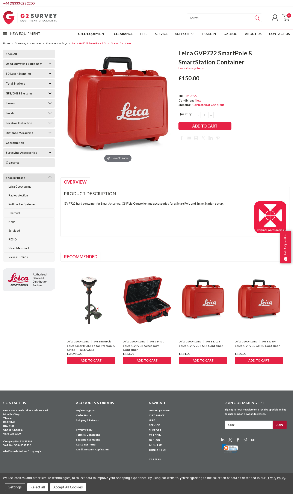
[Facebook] (181, 138)
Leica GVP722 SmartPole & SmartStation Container (101, 43)
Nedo (12, 221)
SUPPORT (183, 34)
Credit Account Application (92, 449)
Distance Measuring (19, 133)
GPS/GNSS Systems (19, 93)
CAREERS (155, 459)
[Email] (189, 138)
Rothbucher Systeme (22, 204)
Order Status (83, 415)
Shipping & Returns (87, 420)
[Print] (196, 138)
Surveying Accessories (28, 43)
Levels (10, 113)
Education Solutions (88, 439)
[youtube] (252, 439)
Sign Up (90, 410)
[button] (230, 448)
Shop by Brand (15, 177)
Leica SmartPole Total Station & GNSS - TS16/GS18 (91, 347)
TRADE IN (208, 34)
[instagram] (245, 439)
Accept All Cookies (68, 487)
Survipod (14, 230)
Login (79, 410)
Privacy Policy (84, 429)
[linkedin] (222, 439)
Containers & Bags (56, 43)
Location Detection (19, 123)
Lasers (10, 103)
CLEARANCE (123, 34)
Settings (15, 487)
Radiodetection (18, 195)
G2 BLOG (230, 34)
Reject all (37, 487)
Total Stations (15, 83)
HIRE (143, 34)
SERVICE (161, 34)
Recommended (80, 256)
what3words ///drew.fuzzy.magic (22, 451)
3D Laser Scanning (18, 73)
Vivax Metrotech (19, 248)
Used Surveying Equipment (24, 63)
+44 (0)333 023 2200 (19, 3)
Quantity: (185, 114)
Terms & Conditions (88, 434)
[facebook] (237, 439)
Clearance (13, 162)
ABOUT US (253, 34)
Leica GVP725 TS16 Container (201, 346)
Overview (75, 181)
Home (6, 43)
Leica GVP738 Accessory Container (141, 347)
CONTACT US (279, 34)
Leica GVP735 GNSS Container (257, 346)
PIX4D (13, 239)
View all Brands (18, 257)
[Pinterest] (218, 138)
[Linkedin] (210, 138)
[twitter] (230, 439)
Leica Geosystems (20, 186)
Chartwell (15, 213)
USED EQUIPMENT (92, 34)
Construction (15, 142)
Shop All (11, 54)
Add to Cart (91, 360)
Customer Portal (86, 444)
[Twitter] (203, 138)
